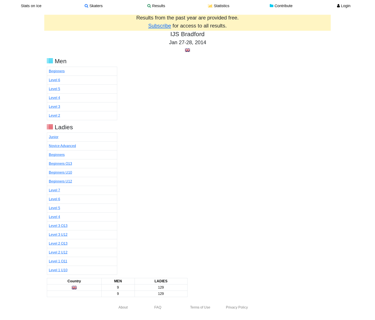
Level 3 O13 (58, 226)
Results (158, 6)
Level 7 (54, 190)
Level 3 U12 (58, 234)
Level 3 (54, 106)
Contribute (283, 6)
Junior (53, 137)
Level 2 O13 (58, 243)
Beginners (57, 71)
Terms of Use (200, 307)
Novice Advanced (62, 146)
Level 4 (54, 98)
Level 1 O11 (58, 261)
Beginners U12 (60, 181)
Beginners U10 (60, 172)
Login (345, 6)
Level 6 (54, 80)
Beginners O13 (60, 163)
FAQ (157, 307)
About (123, 307)
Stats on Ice (31, 6)
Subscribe (159, 26)
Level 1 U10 (58, 270)
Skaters (95, 6)
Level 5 (54, 89)
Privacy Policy (237, 307)
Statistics (221, 6)
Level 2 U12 (58, 252)
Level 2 (54, 115)
